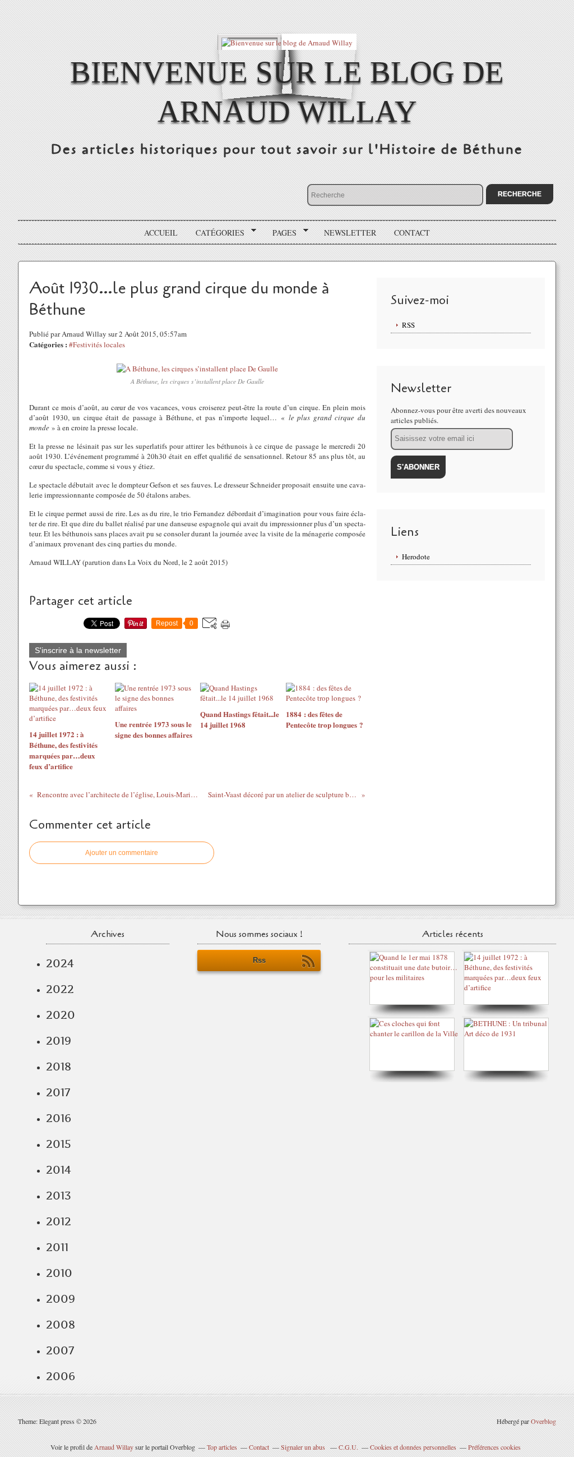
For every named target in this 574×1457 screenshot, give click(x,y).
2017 (58, 1092)
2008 (60, 1324)
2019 (58, 1040)
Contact (412, 232)
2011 (57, 1247)
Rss (259, 960)
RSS (408, 325)
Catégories (216, 232)
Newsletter (350, 232)
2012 (58, 1221)
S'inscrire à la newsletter (78, 650)
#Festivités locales (97, 344)
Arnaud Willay (113, 1446)
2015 (58, 1144)
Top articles (222, 1446)
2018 (58, 1066)
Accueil (161, 232)
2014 (58, 1169)
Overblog (543, 1421)
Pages (281, 232)
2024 (60, 963)
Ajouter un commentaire (121, 853)
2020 (60, 1015)
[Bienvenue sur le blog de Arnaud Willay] (287, 42)
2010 (59, 1273)
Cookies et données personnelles (413, 1446)
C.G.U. (348, 1446)
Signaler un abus (304, 1446)
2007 (60, 1350)
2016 (58, 1118)
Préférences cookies (494, 1446)
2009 (60, 1299)
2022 (60, 989)
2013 (58, 1195)
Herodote (416, 556)
